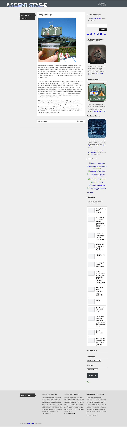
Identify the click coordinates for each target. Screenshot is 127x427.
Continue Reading (46, 413)
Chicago (24, 18)
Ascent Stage (30, 423)
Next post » (80, 121)
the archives (91, 154)
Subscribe (92, 375)
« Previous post (42, 121)
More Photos (90, 192)
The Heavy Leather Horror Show (97, 146)
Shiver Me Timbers (71, 394)
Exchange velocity (49, 394)
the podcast (97, 151)
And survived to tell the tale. (99, 111)
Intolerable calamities (95, 394)
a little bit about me (96, 18)
